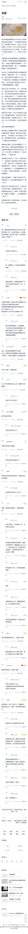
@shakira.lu (17, 679)
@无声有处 (17, 455)
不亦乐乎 (4, 2)
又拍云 (16, 928)
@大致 (15, 321)
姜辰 (7, 365)
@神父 (15, 647)
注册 (12, 811)
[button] (19, 2)
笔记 (4, 834)
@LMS (15, 261)
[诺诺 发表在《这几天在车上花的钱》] (3, 861)
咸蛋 (11, 214)
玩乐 (17, 831)
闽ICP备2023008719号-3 (6, 926)
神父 (7, 633)
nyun (8, 379)
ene (7, 225)
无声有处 (9, 442)
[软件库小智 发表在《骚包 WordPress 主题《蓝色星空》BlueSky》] (17, 861)
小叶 (7, 504)
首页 (4, 6)
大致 (7, 298)
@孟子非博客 (17, 426)
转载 (17, 834)
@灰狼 (15, 719)
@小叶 (15, 520)
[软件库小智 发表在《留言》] (22, 861)
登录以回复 (19, 240)
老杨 (7, 471)
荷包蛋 (16, 214)
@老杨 (15, 488)
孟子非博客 (9, 412)
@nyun (16, 396)
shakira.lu (9, 665)
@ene (15, 246)
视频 (11, 834)
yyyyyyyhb (10, 346)
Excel (23, 831)
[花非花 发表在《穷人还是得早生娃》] (12, 861)
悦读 (23, 834)
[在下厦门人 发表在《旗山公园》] (8, 861)
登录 (4, 809)
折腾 (11, 831)
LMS (11, 247)
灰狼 (7, 700)
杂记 (8, 6)
